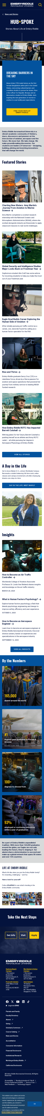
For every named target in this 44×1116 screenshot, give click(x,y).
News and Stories (11, 14)
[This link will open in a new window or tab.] (7, 1001)
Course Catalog (11, 1032)
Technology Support (24, 1084)
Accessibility (9, 1080)
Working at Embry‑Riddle (14, 1060)
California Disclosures (14, 1065)
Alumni (8, 1019)
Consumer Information (14, 1046)
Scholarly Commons (13, 1028)
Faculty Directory (12, 1015)
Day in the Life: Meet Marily (22, 485)
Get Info (11, 935)
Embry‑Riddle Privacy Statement (12, 1112)
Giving (8, 1024)
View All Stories (22, 455)
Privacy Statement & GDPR (14, 1082)
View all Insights (22, 649)
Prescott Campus (12, 982)
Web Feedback (10, 1084)
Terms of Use (30, 1082)
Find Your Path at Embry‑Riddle (22, 112)
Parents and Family (13, 1011)
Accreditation (11, 1041)
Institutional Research (13, 1055)
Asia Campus (28, 982)
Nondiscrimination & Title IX (25, 1080)
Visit (23, 935)
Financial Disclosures (13, 1051)
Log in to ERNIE (13, 1005)
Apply (34, 935)
